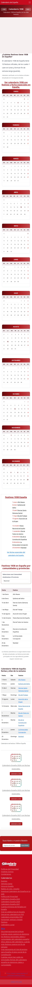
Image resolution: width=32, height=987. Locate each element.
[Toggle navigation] (29, 2)
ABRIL (16, 192)
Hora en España (7, 886)
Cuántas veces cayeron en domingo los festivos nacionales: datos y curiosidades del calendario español (15, 936)
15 (21, 207)
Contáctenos (6, 874)
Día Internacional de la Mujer (12, 931)
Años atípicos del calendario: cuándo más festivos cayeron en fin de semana (15, 944)
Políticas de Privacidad (10, 869)
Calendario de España (9, 2)
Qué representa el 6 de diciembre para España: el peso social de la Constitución (14, 952)
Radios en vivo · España (10, 889)
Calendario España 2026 (10, 901)
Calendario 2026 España (16, 982)
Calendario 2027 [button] (16, 824)
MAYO (16, 226)
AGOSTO (16, 327)
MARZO (16, 158)
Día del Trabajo (23, 695)
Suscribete (25, 845)
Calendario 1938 (16, 9)
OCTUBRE (16, 394)
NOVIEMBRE (16, 428)
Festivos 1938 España (16, 497)
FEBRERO (16, 125)
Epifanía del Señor (24, 684)
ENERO (16, 91)
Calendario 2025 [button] (16, 799)
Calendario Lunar (8, 925)
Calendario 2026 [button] (16, 774)
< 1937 (4, 9)
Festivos (4, 922)
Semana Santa (6, 883)
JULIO (16, 293)
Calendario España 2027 (10, 904)
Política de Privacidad (9, 896)
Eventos (4, 881)
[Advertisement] (16, 37)
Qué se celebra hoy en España (13, 912)
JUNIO (16, 259)
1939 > (28, 9)
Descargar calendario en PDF (12, 914)
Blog (3, 928)
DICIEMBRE (16, 461)
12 (15, 409)
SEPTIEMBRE (16, 360)
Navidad (21, 736)
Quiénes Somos (7, 871)
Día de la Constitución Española (22, 722)
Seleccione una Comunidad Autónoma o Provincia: (12, 575)
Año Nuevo (21, 680)
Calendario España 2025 (10, 899)
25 (27, 479)
